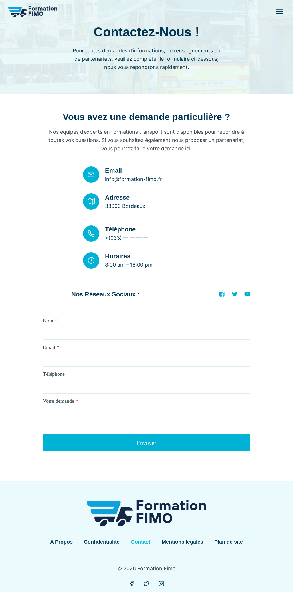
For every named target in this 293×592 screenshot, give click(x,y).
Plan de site (228, 542)
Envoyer (146, 443)
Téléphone (54, 374)
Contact (140, 542)
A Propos (61, 542)
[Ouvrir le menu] (279, 11)
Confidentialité (102, 542)
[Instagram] (161, 583)
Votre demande (60, 401)
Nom (50, 321)
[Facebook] (132, 583)
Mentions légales (182, 542)
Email (51, 347)
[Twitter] (146, 583)
